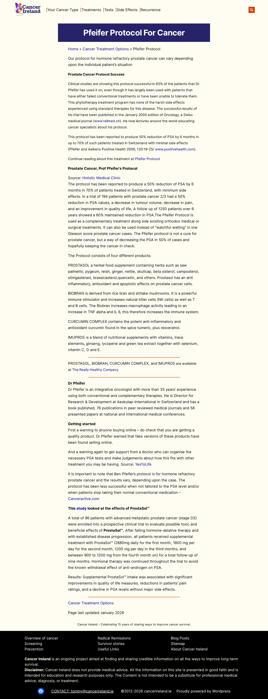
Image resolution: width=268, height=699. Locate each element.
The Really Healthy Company (95, 370)
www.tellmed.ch (107, 121)
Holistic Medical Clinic (101, 178)
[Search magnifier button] (251, 10)
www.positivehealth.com (174, 149)
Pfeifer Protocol (147, 159)
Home (73, 49)
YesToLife (143, 464)
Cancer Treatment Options (106, 49)
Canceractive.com (83, 499)
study (81, 508)
